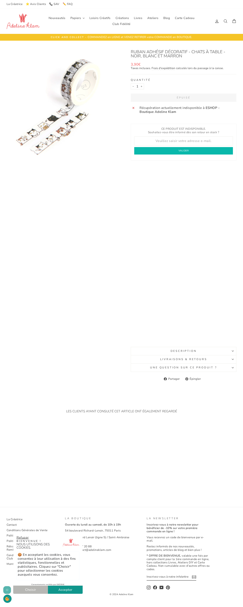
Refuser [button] (23, 537)
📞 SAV (54, 4)
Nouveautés (57, 18)
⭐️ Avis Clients (36, 4)
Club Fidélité (121, 24)
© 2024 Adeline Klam (121, 594)
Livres (138, 18)
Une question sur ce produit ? (183, 367)
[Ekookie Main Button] (7, 599)
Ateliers (152, 18)
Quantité (140, 80)
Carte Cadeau (184, 18)
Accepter (65, 589)
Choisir (30, 589)
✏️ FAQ (68, 4)
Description (184, 351)
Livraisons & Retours (183, 359)
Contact (12, 525)
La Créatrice (14, 4)
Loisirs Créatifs (100, 18)
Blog (166, 18)
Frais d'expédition (163, 68)
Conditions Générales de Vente (27, 530)
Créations (122, 18)
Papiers (76, 18)
